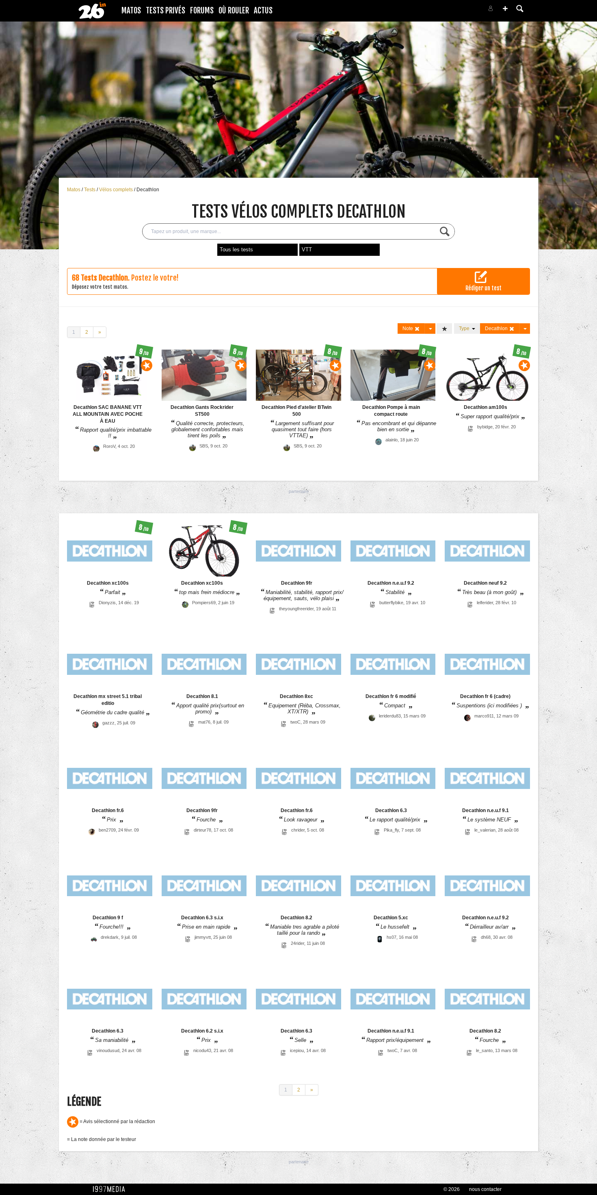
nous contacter (485, 1189)
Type (465, 328)
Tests (90, 189)
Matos (131, 10)
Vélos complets (116, 189)
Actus (263, 10)
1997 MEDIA (111, 1189)
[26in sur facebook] (448, 11)
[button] (505, 8)
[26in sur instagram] (457, 11)
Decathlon (147, 189)
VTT (307, 249)
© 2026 (451, 1189)
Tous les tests (236, 249)
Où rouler (233, 10)
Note (408, 328)
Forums (202, 10)
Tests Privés (165, 10)
